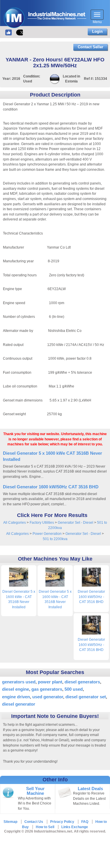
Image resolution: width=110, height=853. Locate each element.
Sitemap (10, 822)
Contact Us (33, 822)
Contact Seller (90, 47)
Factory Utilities (42, 523)
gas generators (46, 689)
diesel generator (18, 704)
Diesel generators (82, 681)
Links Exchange (74, 827)
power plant (50, 681)
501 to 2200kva (55, 539)
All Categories (14, 523)
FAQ (84, 822)
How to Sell (45, 827)
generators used (18, 681)
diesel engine (15, 689)
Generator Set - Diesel (75, 523)
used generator (47, 696)
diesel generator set (85, 696)
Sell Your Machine (35, 791)
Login (97, 31)
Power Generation (47, 534)
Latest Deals (90, 788)
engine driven (16, 696)
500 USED (74, 689)
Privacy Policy (62, 822)
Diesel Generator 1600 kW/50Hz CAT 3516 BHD (51, 486)
